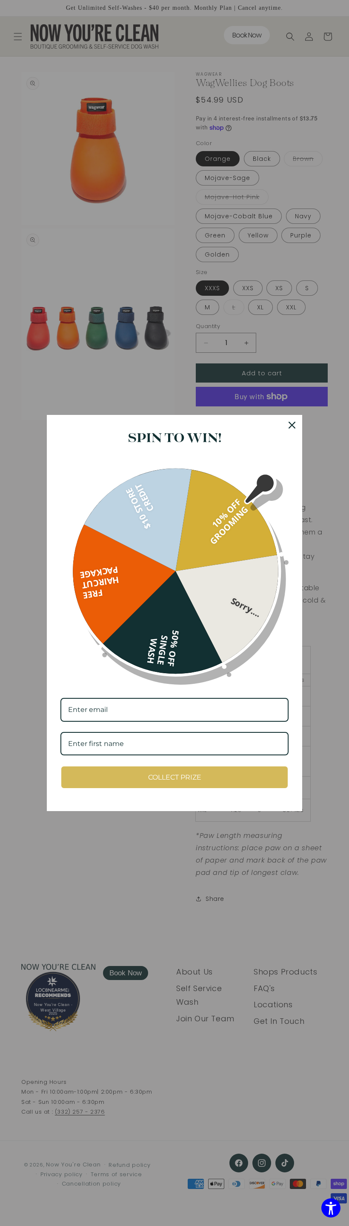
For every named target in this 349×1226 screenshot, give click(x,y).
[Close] (292, 425)
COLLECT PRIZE (174, 777)
